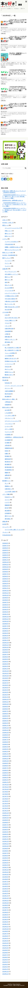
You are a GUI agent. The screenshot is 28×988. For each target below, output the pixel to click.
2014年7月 (5, 881)
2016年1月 (5, 839)
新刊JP (7, 508)
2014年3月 (5, 891)
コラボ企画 (5, 312)
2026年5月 (5, 550)
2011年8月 (5, 952)
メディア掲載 (6, 494)
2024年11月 (5, 593)
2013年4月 (5, 917)
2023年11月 (5, 619)
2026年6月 (5, 548)
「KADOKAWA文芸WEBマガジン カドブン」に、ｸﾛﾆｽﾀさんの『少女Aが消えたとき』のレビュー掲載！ (14, 204)
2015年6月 (5, 855)
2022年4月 (5, 661)
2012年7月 (5, 933)
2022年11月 (5, 645)
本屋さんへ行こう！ (10, 339)
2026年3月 (5, 555)
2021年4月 (5, 690)
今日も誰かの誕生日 (10, 298)
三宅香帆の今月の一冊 (11, 296)
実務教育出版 (8, 448)
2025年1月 (5, 588)
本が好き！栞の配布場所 (9, 255)
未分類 (4, 524)
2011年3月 (5, 964)
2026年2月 (5, 557)
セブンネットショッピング (12, 421)
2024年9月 (5, 597)
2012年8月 (5, 931)
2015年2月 (5, 865)
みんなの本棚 (8, 287)
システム (4, 239)
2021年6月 (5, 685)
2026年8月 (5, 543)
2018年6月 (5, 770)
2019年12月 (5, 727)
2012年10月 (5, 929)
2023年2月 (5, 638)
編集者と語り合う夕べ (11, 358)
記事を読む (3, 33)
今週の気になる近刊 (10, 301)
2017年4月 (5, 803)
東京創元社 (8, 461)
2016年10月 (5, 817)
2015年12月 (5, 841)
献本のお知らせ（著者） (9, 399)
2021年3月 (5, 692)
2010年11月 (5, 974)
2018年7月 (5, 768)
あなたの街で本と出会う (11, 317)
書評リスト (8, 279)
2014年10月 (5, 874)
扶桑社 (6, 453)
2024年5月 (5, 604)
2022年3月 (5, 664)
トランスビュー (9, 423)
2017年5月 (5, 801)
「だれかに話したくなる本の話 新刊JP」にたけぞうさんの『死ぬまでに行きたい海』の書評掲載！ (17, 21)
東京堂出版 (8, 393)
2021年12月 (5, 671)
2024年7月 (5, 602)
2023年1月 (5, 640)
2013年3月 (5, 919)
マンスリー (8, 266)
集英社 (6, 478)
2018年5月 (5, 772)
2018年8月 (5, 765)
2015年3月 (5, 862)
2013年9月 (5, 905)
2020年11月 (5, 701)
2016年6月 (5, 827)
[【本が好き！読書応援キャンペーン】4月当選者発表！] (4, 57)
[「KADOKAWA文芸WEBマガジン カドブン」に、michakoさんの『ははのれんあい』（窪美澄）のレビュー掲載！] (4, 90)
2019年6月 (5, 742)
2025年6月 (5, 576)
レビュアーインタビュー (11, 293)
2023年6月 (5, 628)
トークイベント (9, 364)
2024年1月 (5, 614)
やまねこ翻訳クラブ (10, 320)
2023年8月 (5, 623)
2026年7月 (5, 545)
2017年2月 (5, 808)
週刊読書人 (8, 342)
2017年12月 (5, 784)
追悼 (6, 282)
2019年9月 (5, 735)
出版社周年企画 (9, 328)
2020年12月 (5, 699)
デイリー (7, 263)
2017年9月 (5, 791)
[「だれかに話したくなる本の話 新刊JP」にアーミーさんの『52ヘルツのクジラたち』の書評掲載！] (4, 107)
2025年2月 (5, 586)
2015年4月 (5, 860)
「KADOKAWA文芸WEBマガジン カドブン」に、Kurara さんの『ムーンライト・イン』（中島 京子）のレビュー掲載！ (17, 72)
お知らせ (4, 220)
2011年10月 (5, 948)
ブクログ (7, 323)
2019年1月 (5, 754)
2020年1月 (5, 725)
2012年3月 (5, 940)
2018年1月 (5, 782)
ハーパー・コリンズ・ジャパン (13, 385)
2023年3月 (5, 635)
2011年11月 (5, 945)
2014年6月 (5, 884)
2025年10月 (5, 567)
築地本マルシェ (9, 372)
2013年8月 (5, 907)
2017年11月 (5, 787)
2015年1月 (5, 867)
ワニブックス (8, 431)
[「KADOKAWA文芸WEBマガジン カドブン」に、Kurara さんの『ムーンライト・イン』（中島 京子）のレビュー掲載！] (4, 73)
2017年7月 (5, 796)
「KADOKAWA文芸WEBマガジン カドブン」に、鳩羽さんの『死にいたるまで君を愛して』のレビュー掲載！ (14, 196)
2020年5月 (5, 716)
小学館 (6, 334)
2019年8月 (5, 737)
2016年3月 (5, 834)
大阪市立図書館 (9, 391)
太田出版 (7, 445)
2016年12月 (5, 813)
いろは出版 (8, 412)
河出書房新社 (8, 469)
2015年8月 (5, 851)
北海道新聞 (8, 331)
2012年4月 (5, 938)
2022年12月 (5, 642)
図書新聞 (7, 505)
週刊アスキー (8, 516)
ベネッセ (7, 326)
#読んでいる (8, 285)
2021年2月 (5, 694)
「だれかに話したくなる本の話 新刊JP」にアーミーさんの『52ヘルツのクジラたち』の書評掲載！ (18, 105)
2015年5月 (5, 858)
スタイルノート (9, 418)
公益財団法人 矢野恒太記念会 (13, 437)
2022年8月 (5, 652)
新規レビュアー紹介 (7, 252)
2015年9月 (5, 848)
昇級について (8, 230)
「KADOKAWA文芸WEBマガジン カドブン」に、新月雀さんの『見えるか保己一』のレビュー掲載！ (14, 210)
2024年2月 (5, 612)
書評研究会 (5, 377)
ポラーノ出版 (8, 429)
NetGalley (7, 383)
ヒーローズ (8, 426)
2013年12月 (5, 898)
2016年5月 (5, 829)
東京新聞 (7, 510)
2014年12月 (5, 869)
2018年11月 (5, 758)
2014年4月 (5, 888)
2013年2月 (5, 922)
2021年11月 (5, 673)
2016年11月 (5, 815)
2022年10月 (5, 647)
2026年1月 (5, 559)
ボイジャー (8, 388)
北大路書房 (8, 440)
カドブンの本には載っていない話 (14, 529)
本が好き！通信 (12, 985)
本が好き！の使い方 (7, 222)
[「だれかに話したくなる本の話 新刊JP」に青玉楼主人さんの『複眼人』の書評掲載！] (4, 40)
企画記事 (4, 268)
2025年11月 (5, 564)
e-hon (6, 315)
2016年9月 (5, 820)
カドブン (7, 499)
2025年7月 (5, 574)
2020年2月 (5, 723)
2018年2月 (5, 780)
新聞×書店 (7, 336)
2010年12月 (5, 971)
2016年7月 (5, 824)
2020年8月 (5, 709)
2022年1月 (5, 668)
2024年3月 (5, 609)
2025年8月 (5, 571)
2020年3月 (5, 720)
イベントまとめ (9, 290)
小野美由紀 (8, 402)
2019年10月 (5, 732)
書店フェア (8, 277)
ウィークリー (8, 260)
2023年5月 (5, 630)
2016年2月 (5, 836)
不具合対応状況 (9, 244)
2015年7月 (5, 853)
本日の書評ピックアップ (11, 274)
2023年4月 (5, 633)
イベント (4, 345)
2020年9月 (5, 706)
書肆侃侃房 (8, 459)
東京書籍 (7, 396)
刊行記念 (7, 366)
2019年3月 (5, 749)
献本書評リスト (6, 480)
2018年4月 (5, 775)
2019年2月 (5, 751)
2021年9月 (5, 678)
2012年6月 (5, 936)
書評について (8, 233)
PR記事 (4, 380)
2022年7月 (5, 654)
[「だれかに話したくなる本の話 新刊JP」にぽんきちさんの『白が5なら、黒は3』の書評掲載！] (4, 124)
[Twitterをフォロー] (2, 179)
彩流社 (6, 450)
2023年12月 (5, 616)
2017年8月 (5, 794)
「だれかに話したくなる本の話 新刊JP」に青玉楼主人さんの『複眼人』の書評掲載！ (17, 38)
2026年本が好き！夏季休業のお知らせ (12, 200)
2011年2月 (5, 966)
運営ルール (5, 225)
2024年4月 (5, 607)
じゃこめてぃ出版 (9, 415)
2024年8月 (5, 600)
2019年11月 (5, 730)
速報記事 (4, 521)
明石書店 (7, 456)
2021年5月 (5, 687)
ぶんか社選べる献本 (10, 491)
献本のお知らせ (6, 407)
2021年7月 (5, 683)
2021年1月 (5, 697)
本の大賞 (7, 309)
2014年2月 (5, 893)
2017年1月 (5, 810)
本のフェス (8, 369)
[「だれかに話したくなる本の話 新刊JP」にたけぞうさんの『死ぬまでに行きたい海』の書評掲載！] (4, 23)
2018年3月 (5, 777)
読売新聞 (7, 513)
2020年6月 (5, 713)
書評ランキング (6, 258)
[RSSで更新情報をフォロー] (11, 179)
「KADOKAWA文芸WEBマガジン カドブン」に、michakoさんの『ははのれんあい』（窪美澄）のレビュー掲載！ (17, 88)
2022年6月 (5, 656)
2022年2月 (5, 666)
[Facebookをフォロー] (5, 179)
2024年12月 (5, 590)
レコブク (7, 502)
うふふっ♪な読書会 (10, 353)
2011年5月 (5, 959)
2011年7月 (5, 955)
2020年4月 (5, 718)
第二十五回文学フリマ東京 (12, 347)
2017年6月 (5, 798)
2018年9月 (5, 763)
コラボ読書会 (8, 355)
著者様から (8, 486)
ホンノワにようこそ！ (11, 271)
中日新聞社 (8, 434)
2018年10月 (5, 761)
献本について (8, 236)
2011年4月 (5, 962)
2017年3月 (5, 806)
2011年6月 (5, 957)
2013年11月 (5, 900)
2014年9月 (5, 877)
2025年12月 (5, 562)
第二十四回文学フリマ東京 (12, 350)
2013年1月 (5, 924)
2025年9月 (5, 569)
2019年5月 (5, 744)
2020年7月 (5, 711)
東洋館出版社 (8, 467)
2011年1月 (5, 969)
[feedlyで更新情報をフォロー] (8, 179)
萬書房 (6, 472)
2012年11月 (5, 926)
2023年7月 (5, 626)
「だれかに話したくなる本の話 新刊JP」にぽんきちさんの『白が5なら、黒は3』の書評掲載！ (18, 122)
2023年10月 (5, 621)
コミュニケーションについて (12, 228)
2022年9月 (5, 649)
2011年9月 (5, 950)
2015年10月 (5, 846)
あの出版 (7, 410)
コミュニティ (6, 527)
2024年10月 (5, 595)
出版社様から (8, 488)
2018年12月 (5, 756)
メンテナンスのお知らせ (11, 241)
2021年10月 (5, 675)
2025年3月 (5, 583)
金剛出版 (7, 475)
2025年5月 (5, 578)
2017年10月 (5, 789)
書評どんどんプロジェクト (12, 249)
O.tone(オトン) (9, 497)
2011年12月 (5, 943)
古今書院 (7, 442)
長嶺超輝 (7, 404)
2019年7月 (5, 739)
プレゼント (5, 532)
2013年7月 (5, 910)
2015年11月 (5, 843)
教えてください (9, 304)
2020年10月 (5, 704)
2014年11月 (5, 872)
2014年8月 (5, 879)
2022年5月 (5, 659)
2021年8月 (5, 680)
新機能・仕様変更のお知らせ (12, 247)
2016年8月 (5, 822)
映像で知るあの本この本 (11, 307)
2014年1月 (5, 895)
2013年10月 (5, 903)
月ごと (6, 483)
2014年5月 (5, 886)
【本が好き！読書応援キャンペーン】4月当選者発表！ (17, 54)
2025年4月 (5, 581)
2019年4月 (5, 746)
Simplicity (18, 984)
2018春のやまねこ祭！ (11, 361)
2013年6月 (5, 912)
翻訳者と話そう (9, 374)
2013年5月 (5, 914)
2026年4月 (5, 552)
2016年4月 (5, 832)
